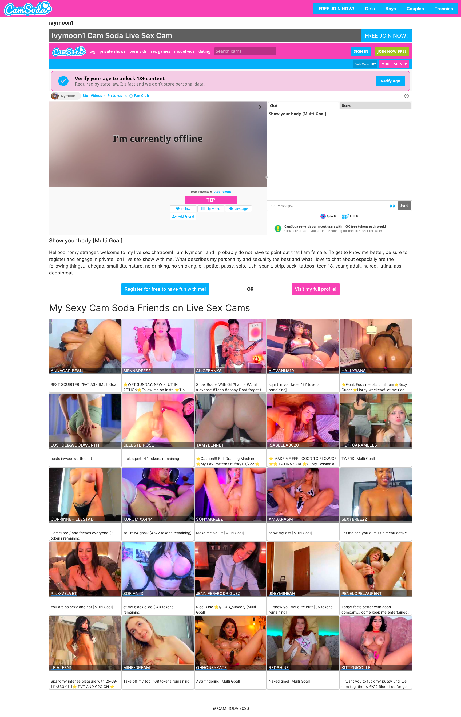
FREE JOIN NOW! (336, 8)
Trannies (444, 8)
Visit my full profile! (315, 289)
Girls (370, 8)
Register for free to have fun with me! (165, 289)
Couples (415, 8)
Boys (391, 8)
